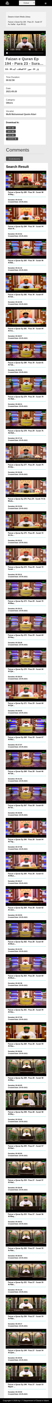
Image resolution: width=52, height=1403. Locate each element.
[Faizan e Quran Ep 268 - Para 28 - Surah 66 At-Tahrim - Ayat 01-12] (26, 760)
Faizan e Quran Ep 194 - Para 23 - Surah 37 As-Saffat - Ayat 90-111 (25, 23)
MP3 (10, 131)
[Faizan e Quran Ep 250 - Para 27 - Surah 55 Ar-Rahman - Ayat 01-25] (26, 1305)
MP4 (10, 128)
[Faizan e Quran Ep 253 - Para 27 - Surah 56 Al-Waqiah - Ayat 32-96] (26, 1202)
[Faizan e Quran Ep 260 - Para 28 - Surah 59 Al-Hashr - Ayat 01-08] (26, 1032)
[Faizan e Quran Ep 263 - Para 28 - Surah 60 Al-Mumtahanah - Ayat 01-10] (26, 964)
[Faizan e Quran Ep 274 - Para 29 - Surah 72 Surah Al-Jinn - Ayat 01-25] (26, 555)
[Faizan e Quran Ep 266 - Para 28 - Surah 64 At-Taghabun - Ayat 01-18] (26, 828)
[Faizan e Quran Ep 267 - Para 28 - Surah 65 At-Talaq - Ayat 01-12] (26, 794)
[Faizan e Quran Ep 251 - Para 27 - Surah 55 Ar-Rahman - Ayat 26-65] (26, 1271)
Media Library (25, 17)
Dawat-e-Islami (13, 17)
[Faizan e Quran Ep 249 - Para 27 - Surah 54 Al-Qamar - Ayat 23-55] (26, 1339)
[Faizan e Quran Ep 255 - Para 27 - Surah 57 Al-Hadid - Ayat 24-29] (26, 1134)
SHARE (11, 139)
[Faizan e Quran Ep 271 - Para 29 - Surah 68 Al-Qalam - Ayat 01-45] (26, 692)
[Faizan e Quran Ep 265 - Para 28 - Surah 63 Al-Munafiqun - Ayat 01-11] (26, 862)
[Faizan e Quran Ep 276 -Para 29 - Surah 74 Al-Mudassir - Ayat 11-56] (26, 487)
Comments (14, 159)
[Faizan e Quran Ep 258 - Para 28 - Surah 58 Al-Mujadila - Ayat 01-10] (26, 1100)
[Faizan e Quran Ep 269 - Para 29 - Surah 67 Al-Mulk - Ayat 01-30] (26, 726)
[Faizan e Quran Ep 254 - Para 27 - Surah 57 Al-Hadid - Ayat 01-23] (26, 1168)
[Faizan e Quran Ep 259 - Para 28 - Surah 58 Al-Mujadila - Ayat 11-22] (26, 1066)
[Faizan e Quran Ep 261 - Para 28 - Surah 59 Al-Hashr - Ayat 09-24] (26, 998)
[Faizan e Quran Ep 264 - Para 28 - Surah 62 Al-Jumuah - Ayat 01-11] (26, 896)
